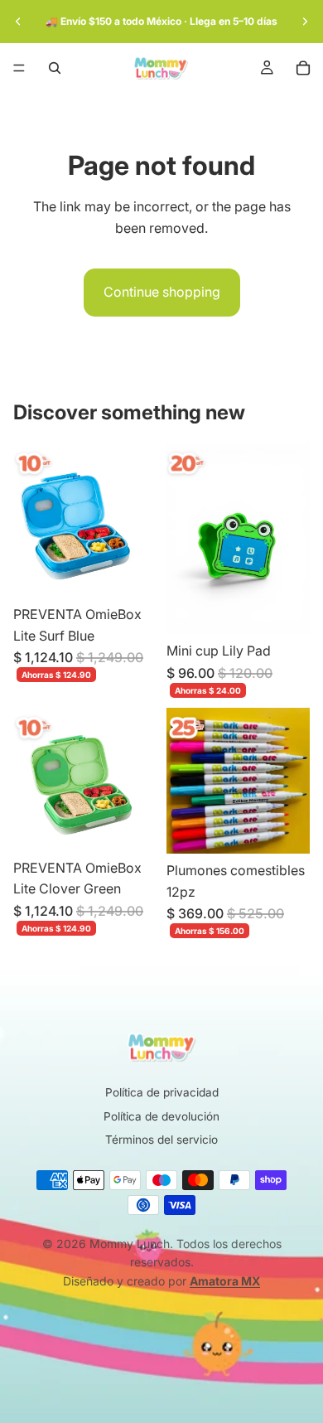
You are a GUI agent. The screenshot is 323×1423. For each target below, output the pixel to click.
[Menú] (19, 68)
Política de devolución (161, 1116)
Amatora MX (225, 1281)
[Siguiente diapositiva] (305, 21)
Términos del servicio (161, 1139)
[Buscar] (54, 68)
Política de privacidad (162, 1092)
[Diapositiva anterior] (18, 21)
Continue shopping (162, 291)
